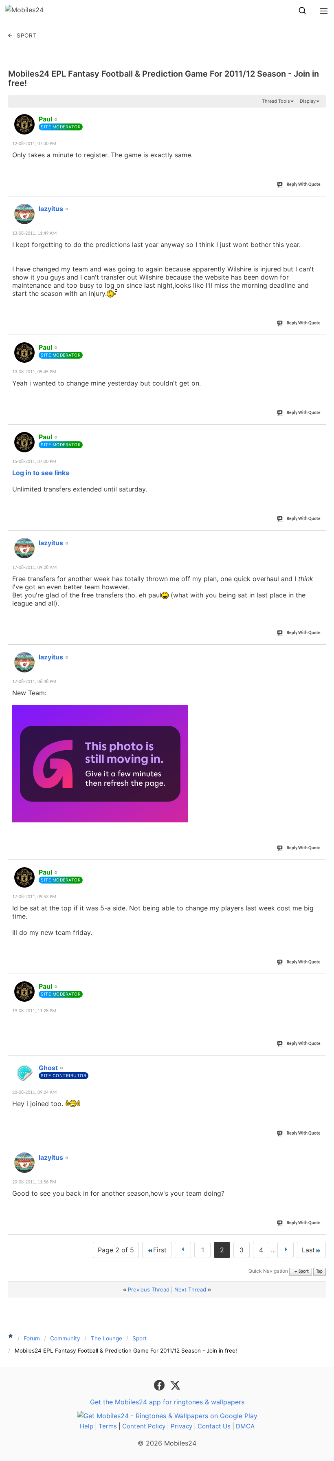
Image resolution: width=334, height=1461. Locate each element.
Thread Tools (276, 101)
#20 (318, 1152)
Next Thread (190, 1289)
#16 (318, 652)
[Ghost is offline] (24, 1073)
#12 (318, 204)
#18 (318, 981)
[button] (302, 10)
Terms (108, 1426)
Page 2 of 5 (116, 1250)
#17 (318, 867)
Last (308, 1250)
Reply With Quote (304, 185)
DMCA (245, 1426)
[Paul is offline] (24, 124)
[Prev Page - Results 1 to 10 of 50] (183, 1250)
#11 (318, 114)
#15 (318, 538)
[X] (175, 1385)
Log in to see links (40, 473)
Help (86, 1426)
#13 (318, 342)
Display (308, 101)
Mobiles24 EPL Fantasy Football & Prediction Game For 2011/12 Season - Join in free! (163, 78)
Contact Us (214, 1426)
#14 (318, 432)
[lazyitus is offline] (24, 214)
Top (319, 1271)
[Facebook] (160, 1385)
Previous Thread (148, 1289)
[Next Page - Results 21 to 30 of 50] (285, 1250)
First (160, 1250)
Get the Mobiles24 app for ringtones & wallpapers (167, 1402)
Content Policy (143, 1426)
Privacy (181, 1426)
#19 (318, 1063)
